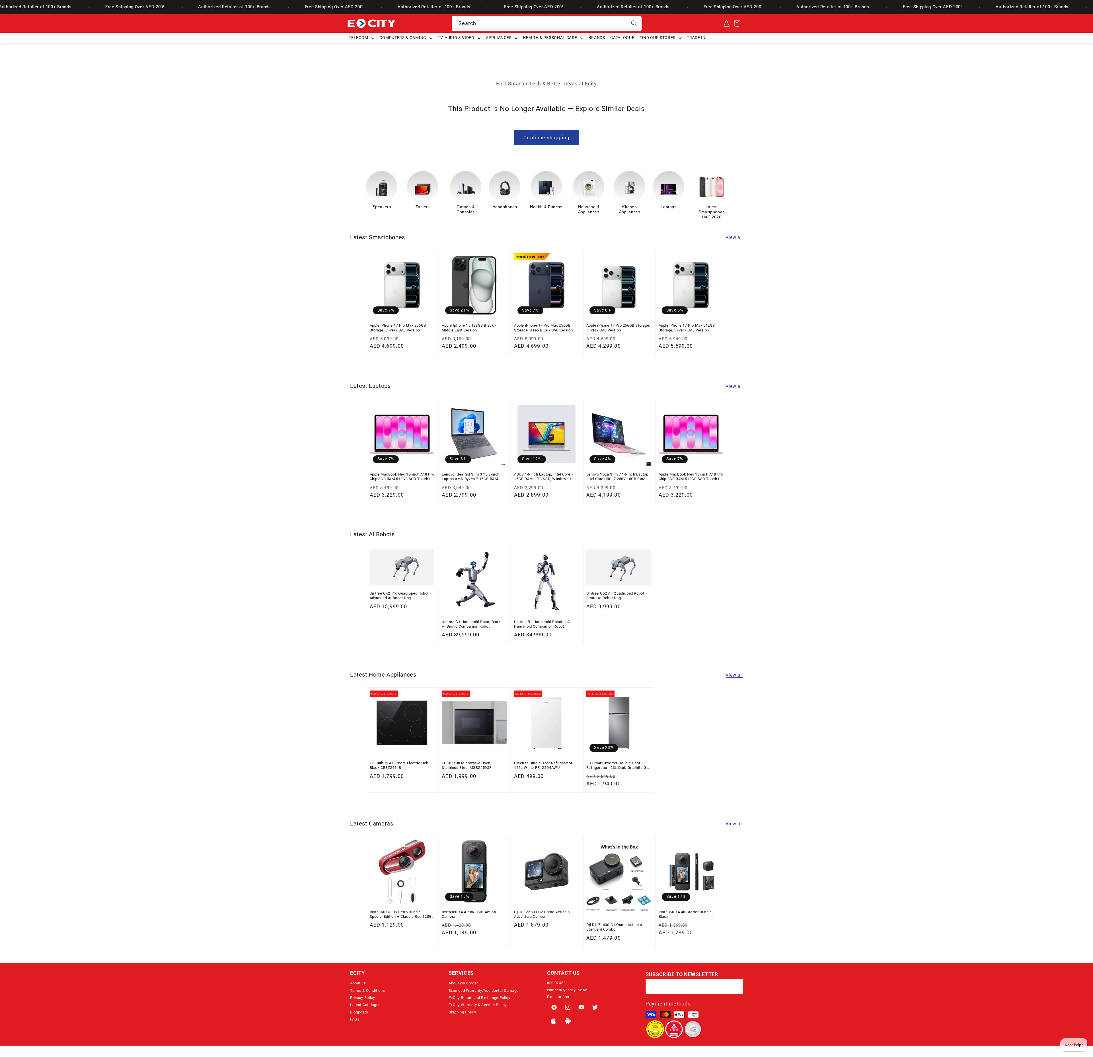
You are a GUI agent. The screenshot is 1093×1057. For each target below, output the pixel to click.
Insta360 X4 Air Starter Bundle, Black (686, 914)
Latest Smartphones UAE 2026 (630, 211)
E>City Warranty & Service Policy (478, 1005)
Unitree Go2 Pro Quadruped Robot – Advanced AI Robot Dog (401, 595)
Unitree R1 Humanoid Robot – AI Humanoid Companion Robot (542, 624)
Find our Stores (560, 997)
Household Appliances (506, 209)
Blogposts (359, 1012)
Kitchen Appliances (547, 209)
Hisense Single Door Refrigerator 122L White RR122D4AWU (543, 765)
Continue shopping (546, 137)
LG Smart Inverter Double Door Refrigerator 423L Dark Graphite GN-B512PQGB (618, 765)
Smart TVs (709, 206)
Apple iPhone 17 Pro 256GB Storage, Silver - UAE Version (618, 327)
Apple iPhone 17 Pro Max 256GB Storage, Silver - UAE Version (398, 327)
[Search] (634, 23)
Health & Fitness (464, 206)
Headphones (422, 206)
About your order (463, 983)
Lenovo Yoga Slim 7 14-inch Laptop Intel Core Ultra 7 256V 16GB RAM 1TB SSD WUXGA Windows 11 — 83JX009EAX (617, 477)
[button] (361, 38)
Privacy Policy (362, 997)
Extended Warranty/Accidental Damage (484, 990)
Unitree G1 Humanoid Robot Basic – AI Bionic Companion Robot (473, 624)
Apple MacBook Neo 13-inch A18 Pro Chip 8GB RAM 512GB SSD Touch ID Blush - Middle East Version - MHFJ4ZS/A (691, 477)
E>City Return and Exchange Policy (479, 997)
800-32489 (556, 983)
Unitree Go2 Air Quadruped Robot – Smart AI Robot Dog (617, 595)
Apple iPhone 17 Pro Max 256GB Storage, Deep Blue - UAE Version (543, 327)
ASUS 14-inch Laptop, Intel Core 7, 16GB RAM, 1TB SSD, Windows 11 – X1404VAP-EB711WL (546, 477)
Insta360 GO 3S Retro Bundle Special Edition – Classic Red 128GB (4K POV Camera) (402, 914)
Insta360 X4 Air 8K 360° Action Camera (469, 914)
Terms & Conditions (367, 990)
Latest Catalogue (365, 1005)
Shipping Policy (462, 1012)
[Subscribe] (735, 986)
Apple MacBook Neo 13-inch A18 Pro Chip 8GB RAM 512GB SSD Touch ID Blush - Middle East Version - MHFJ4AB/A (402, 477)
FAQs (354, 1019)
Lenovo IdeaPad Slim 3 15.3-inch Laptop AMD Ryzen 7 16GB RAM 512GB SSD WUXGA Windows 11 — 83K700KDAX (473, 477)
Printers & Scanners (670, 209)
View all (734, 237)
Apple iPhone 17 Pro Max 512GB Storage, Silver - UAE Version (687, 327)
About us (358, 983)
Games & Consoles (384, 209)
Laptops (586, 206)
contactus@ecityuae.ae (567, 990)
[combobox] (546, 23)
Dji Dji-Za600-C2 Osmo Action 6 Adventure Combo (542, 914)
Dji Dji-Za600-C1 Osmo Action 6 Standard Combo (614, 927)
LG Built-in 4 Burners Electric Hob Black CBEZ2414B (399, 765)
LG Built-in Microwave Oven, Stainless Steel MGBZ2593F (466, 765)
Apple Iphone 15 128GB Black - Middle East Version (469, 327)
